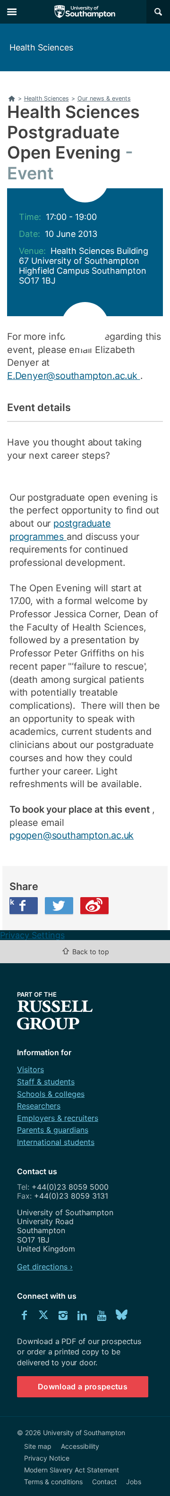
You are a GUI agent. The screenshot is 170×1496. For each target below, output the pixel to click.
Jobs (133, 1482)
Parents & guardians (52, 1130)
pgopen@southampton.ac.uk (71, 835)
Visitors (30, 1069)
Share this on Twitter (59, 905)
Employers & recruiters (57, 1118)
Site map (37, 1446)
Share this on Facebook (11, 902)
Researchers (38, 1105)
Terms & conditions (53, 1482)
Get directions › (45, 1266)
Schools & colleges (51, 1094)
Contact (104, 1482)
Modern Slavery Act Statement (71, 1470)
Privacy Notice (46, 1458)
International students (55, 1142)
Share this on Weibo (94, 905)
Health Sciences (41, 47)
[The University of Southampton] (85, 12)
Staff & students (46, 1081)
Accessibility (80, 1446)
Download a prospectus (83, 1386)
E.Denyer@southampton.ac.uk (73, 375)
